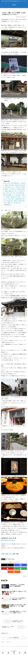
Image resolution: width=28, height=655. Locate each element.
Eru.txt (4, 559)
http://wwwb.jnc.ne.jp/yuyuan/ (8, 540)
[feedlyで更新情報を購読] (20, 568)
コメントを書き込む (14, 637)
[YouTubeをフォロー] (7, 568)
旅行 (14, 559)
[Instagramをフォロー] (20, 565)
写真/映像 (9, 559)
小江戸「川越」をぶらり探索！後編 (9, 553)
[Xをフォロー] (7, 565)
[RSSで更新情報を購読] (14, 571)
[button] (25, 356)
